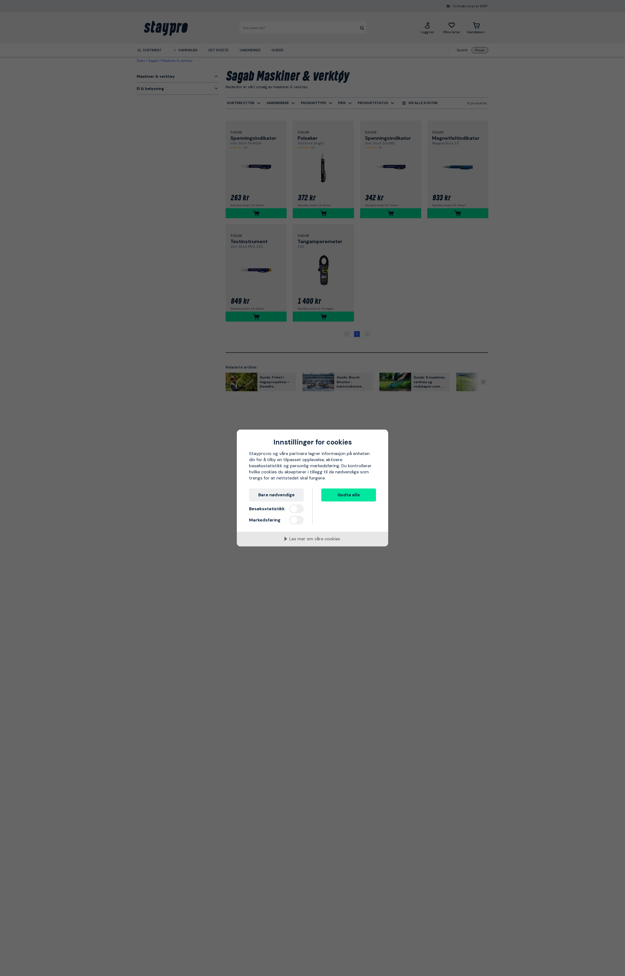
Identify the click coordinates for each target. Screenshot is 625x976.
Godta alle (348, 495)
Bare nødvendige (276, 495)
